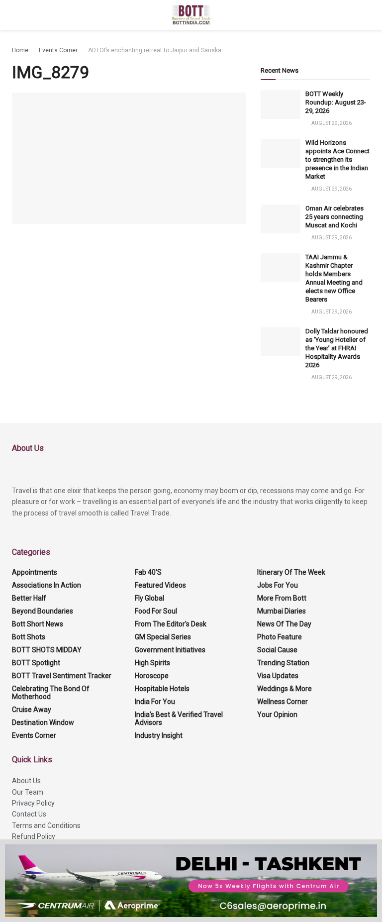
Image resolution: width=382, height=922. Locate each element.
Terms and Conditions (46, 825)
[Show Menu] (16, 15)
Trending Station (283, 663)
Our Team (27, 792)
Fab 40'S (148, 572)
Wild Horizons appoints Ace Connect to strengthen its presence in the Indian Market (337, 159)
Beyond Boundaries (42, 611)
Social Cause (277, 650)
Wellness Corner (282, 702)
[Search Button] (366, 15)
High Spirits (152, 663)
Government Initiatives (170, 650)
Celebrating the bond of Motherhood (51, 693)
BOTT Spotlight (36, 663)
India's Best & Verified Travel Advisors (179, 718)
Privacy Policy (33, 803)
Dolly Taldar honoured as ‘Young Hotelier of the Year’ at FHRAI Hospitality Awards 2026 (336, 348)
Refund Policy (33, 836)
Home (20, 50)
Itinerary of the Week (291, 572)
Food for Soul (156, 611)
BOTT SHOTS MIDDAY (47, 650)
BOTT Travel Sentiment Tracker (61, 676)
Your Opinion (277, 714)
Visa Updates (277, 676)
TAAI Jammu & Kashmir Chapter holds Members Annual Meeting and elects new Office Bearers (334, 278)
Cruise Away (31, 710)
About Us (26, 781)
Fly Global (149, 598)
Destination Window (43, 722)
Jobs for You (277, 585)
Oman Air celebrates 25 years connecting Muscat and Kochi (334, 217)
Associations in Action (46, 585)
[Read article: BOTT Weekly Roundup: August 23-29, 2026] (280, 104)
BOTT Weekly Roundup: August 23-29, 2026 (335, 102)
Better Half (29, 598)
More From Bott (281, 598)
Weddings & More (284, 689)
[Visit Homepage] (191, 15)
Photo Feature (279, 637)
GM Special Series (163, 637)
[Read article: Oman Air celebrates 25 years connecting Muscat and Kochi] (280, 219)
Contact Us (29, 814)
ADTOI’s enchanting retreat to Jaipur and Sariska (154, 50)
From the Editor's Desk (170, 624)
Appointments (34, 572)
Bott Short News (37, 624)
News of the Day (284, 624)
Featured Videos (160, 585)
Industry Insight (159, 735)
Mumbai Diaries (281, 611)
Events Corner (58, 50)
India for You (155, 702)
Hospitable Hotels (162, 689)
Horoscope (152, 676)
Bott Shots (28, 637)
